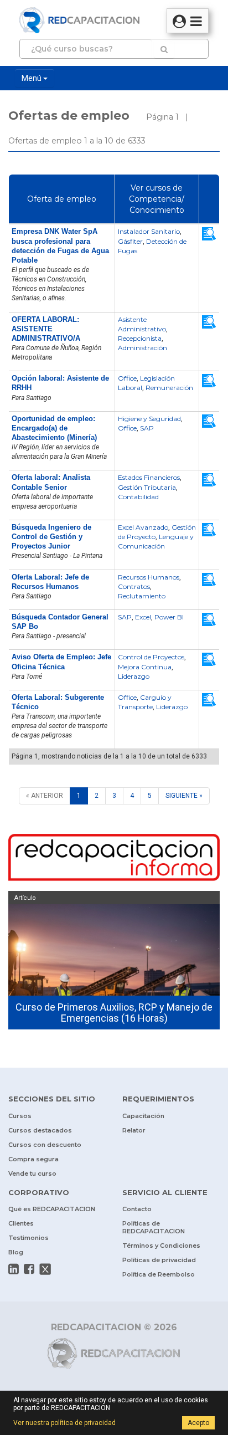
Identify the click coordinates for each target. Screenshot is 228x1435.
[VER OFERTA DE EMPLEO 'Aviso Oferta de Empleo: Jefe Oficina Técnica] (209, 659)
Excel (143, 617)
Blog (15, 1252)
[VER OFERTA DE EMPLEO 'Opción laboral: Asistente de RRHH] (209, 381)
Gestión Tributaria (147, 487)
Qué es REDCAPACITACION (51, 1209)
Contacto (137, 1209)
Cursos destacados (40, 1130)
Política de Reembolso (158, 1274)
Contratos (134, 586)
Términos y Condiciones (161, 1245)
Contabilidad (138, 497)
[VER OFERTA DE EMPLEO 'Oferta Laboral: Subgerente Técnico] (209, 699)
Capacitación (143, 1116)
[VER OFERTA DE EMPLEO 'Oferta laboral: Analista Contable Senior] (209, 480)
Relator (134, 1130)
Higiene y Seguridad (149, 418)
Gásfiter (130, 241)
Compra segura (33, 1159)
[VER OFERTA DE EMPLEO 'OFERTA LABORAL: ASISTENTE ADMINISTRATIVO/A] (209, 321)
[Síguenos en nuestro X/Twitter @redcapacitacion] (45, 1268)
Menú (32, 78)
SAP (147, 428)
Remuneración (169, 387)
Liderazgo (133, 676)
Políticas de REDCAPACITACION (153, 1227)
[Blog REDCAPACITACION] (114, 859)
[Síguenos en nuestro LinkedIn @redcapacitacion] (13, 1268)
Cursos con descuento (44, 1145)
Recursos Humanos (148, 577)
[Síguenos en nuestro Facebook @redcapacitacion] (29, 1268)
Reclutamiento (141, 596)
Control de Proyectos (151, 657)
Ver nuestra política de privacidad (64, 1423)
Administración (142, 348)
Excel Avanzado (143, 527)
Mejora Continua (145, 667)
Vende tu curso (32, 1173)
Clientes (21, 1223)
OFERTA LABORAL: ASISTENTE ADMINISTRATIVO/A (46, 328)
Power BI (169, 617)
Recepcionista (140, 338)
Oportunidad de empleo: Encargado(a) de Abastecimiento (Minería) (54, 428)
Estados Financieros (149, 477)
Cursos (20, 1116)
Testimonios (28, 1238)
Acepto (198, 1423)
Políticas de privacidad (159, 1260)
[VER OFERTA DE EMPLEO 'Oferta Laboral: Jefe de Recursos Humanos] (209, 579)
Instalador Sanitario (149, 231)
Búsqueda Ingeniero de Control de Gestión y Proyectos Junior (51, 536)
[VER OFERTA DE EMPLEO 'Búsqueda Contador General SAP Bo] (209, 619)
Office (127, 378)
